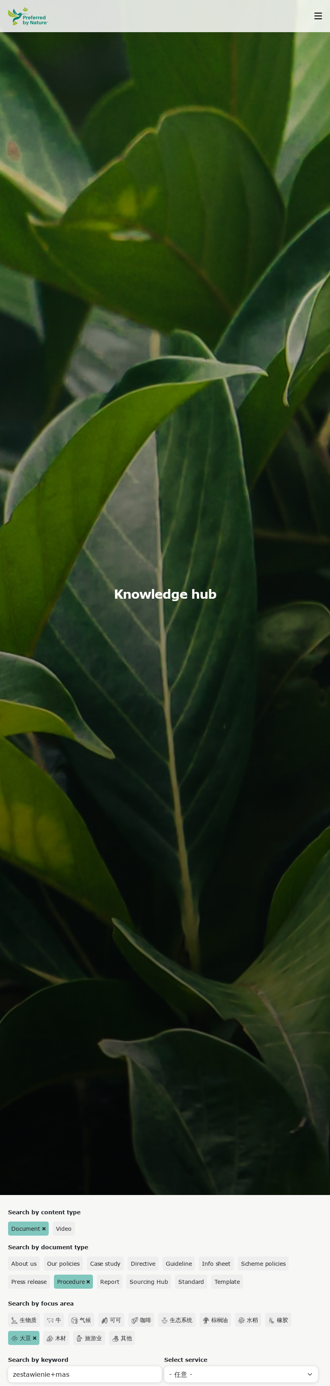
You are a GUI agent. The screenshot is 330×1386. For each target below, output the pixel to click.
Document (25, 1228)
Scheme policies (263, 1263)
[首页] (32, 16)
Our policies (63, 1263)
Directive (143, 1263)
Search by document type (48, 1247)
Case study (105, 1263)
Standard (191, 1281)
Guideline (179, 1263)
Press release (29, 1281)
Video (64, 1228)
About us (24, 1263)
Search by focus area (41, 1303)
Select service (185, 1359)
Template (227, 1281)
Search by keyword (38, 1359)
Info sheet (216, 1263)
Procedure (71, 1281)
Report (109, 1281)
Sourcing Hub (149, 1281)
